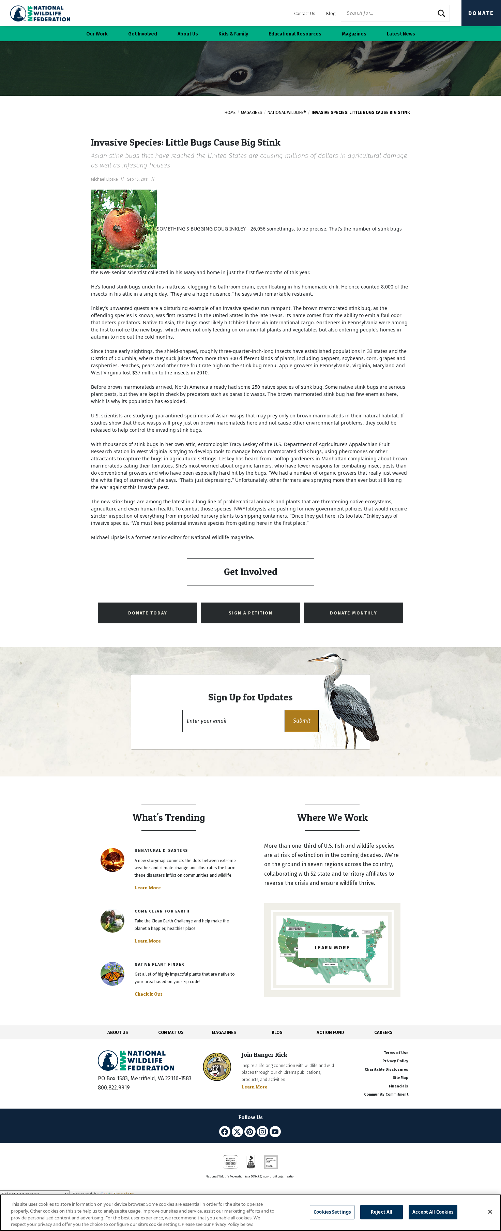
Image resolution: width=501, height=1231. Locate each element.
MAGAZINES (224, 1032)
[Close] (490, 1211)
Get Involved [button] (142, 34)
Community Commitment (386, 1094)
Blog (330, 13)
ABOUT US (117, 1032)
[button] (302, 721)
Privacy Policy (395, 1061)
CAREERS (383, 1032)
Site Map (400, 1078)
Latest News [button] (401, 34)
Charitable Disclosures (386, 1069)
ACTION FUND (330, 1032)
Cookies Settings (332, 1212)
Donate (481, 13)
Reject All (381, 1212)
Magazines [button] (354, 34)
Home (230, 112)
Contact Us (304, 13)
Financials (398, 1086)
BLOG (277, 1032)
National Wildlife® (287, 112)
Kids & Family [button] (233, 34)
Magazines (251, 112)
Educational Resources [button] (295, 34)
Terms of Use (396, 1053)
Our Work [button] (97, 34)
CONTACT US (171, 1032)
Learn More (148, 888)
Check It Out (149, 994)
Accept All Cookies (432, 1212)
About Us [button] (188, 34)
